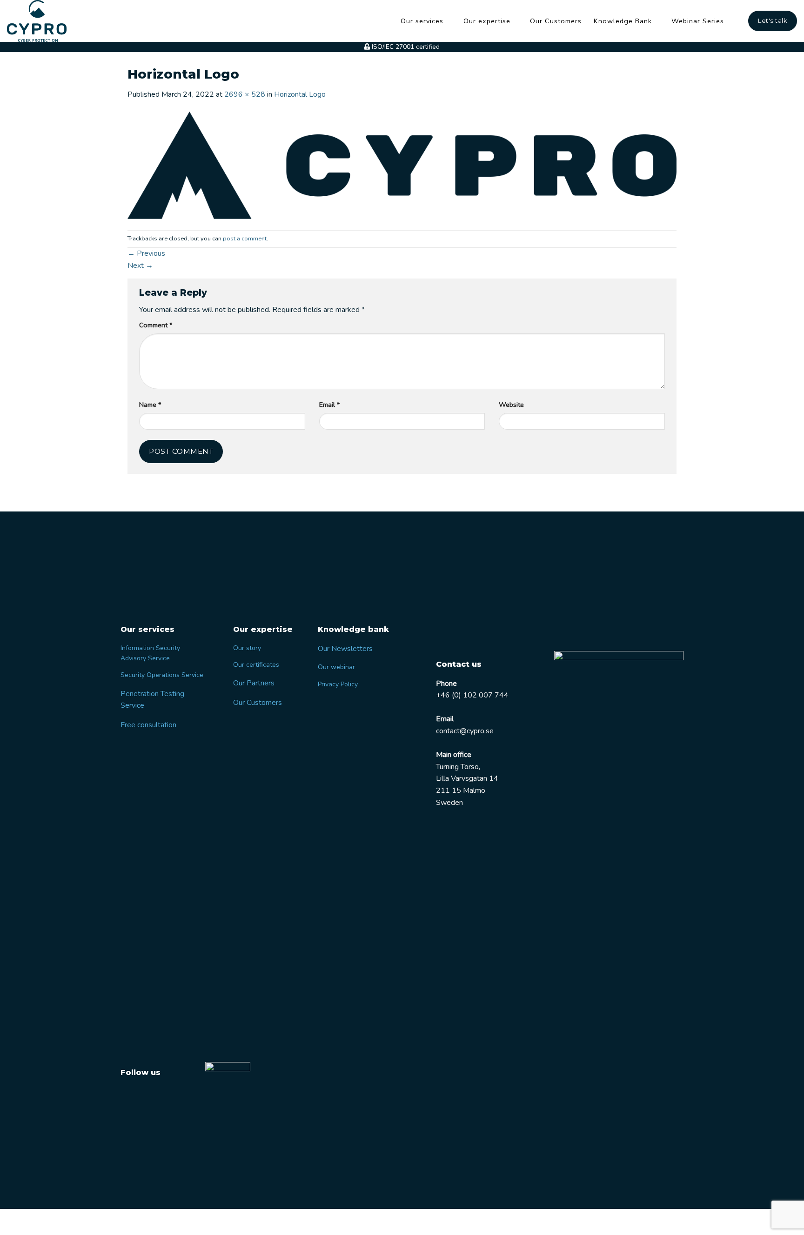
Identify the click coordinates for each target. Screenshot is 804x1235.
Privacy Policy (338, 684)
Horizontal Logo (300, 94)
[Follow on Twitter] (129, 1094)
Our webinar (336, 667)
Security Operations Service (162, 675)
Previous (146, 253)
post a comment (245, 238)
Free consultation (148, 725)
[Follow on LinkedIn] (147, 1094)
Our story (247, 648)
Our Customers (556, 21)
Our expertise (486, 21)
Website (511, 404)
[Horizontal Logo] (402, 165)
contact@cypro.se (465, 731)
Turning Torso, (458, 767)
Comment (155, 325)
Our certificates (256, 664)
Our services (422, 21)
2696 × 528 (244, 94)
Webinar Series (697, 21)
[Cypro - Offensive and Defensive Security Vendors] (42, 21)
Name (150, 404)
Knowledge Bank (623, 21)
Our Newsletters (345, 649)
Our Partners (254, 683)
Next (140, 265)
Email (329, 404)
